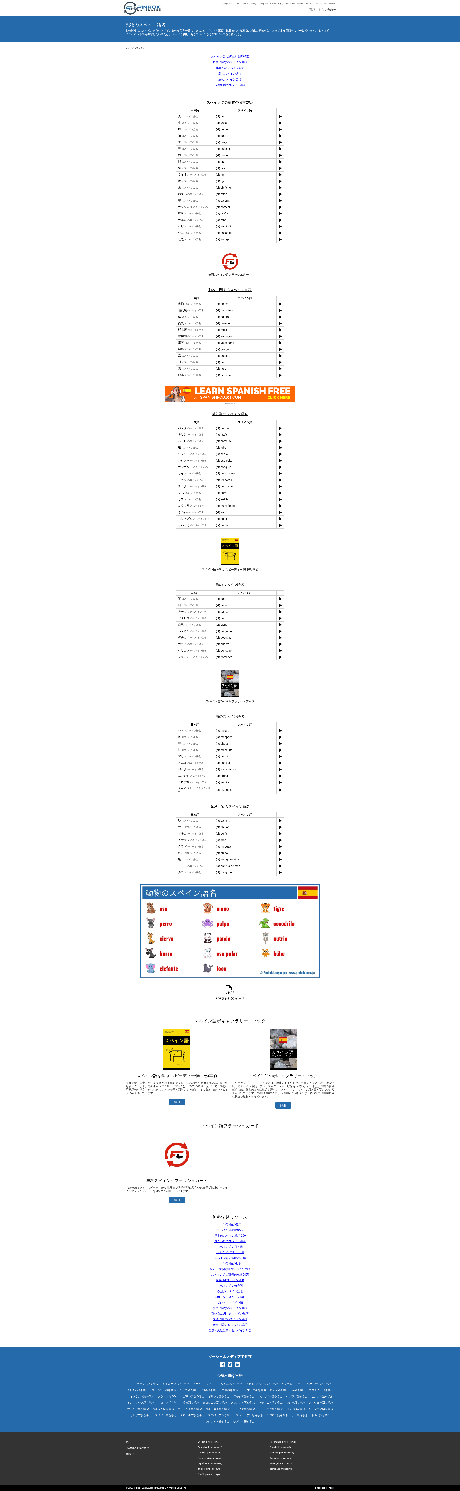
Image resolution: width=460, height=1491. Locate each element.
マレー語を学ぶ (295, 1402)
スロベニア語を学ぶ (220, 1415)
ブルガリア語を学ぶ (164, 1390)
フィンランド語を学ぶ (140, 1396)
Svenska (308, 4)
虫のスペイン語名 (230, 79)
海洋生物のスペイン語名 (230, 85)
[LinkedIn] (237, 1365)
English (226, 4)
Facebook (320, 1488)
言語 (312, 9)
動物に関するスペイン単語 (230, 62)
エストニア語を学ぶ (321, 1390)
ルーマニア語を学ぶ (321, 1408)
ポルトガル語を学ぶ (217, 1408)
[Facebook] (222, 1365)
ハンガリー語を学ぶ (270, 1396)
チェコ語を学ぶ (189, 1390)
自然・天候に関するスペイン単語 (230, 1330)
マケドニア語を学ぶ (270, 1402)
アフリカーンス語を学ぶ (144, 1383)
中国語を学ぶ (230, 1390)
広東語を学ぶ (191, 1402)
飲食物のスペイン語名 (230, 1280)
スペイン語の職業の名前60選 (230, 1274)
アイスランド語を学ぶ (175, 1383)
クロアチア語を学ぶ (243, 1402)
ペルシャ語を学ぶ (163, 1408)
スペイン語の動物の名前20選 (230, 56)
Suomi (300, 4)
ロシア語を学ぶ (295, 1408)
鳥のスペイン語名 (230, 73)
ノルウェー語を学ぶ (321, 1402)
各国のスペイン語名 (230, 1291)
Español (264, 4)
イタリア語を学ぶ (168, 1402)
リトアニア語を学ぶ (270, 1408)
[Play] (280, 116)
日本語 (281, 4)
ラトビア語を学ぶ (244, 1408)
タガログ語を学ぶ (277, 1415)
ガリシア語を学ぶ (193, 1396)
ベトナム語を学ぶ (137, 1390)
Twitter (330, 1488)
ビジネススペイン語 (230, 1302)
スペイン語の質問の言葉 (230, 1257)
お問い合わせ (327, 9)
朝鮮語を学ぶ (210, 1390)
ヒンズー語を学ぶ (322, 1396)
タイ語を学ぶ (300, 1415)
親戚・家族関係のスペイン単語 (230, 1269)
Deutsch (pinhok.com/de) (210, 1447)
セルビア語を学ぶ (140, 1415)
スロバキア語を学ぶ (192, 1415)
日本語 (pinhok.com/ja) (209, 1474)
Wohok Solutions (177, 1488)
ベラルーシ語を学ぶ (319, 1383)
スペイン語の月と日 (230, 1246)
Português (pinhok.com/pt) (210, 1458)
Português (254, 4)
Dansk (317, 4)
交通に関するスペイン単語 (230, 1319)
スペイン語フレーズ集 (230, 1252)
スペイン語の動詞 (230, 1263)
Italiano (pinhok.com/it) (209, 1469)
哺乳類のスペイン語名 (230, 67)
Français (244, 4)
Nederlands (290, 4)
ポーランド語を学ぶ (190, 1408)
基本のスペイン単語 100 (230, 1235)
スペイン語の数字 (230, 1224)
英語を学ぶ (298, 1390)
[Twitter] (230, 1365)
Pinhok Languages (143, 1488)
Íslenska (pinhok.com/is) (281, 1469)
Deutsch (235, 4)
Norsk (324, 4)
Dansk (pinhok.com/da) (281, 1458)
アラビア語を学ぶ (203, 1383)
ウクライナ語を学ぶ (217, 1421)
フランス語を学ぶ (168, 1396)
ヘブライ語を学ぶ (297, 1396)
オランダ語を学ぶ (138, 1408)
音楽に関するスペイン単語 (230, 1324)
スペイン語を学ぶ (136, 48)
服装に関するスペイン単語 (230, 1308)
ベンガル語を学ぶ (292, 1383)
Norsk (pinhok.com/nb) (281, 1463)
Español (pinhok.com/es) (210, 1463)
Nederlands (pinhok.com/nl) (283, 1442)
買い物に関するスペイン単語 (230, 1313)
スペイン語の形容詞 (230, 1285)
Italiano (273, 4)
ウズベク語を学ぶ (244, 1421)
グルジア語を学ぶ (244, 1396)
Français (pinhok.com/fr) (209, 1452)
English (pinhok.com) (208, 1442)
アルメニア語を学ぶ (230, 1383)
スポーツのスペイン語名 (230, 1296)
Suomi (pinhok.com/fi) (280, 1447)
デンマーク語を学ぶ (254, 1390)
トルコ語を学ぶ (320, 1415)
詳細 (177, 1102)
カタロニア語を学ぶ (215, 1402)
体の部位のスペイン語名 (230, 1241)
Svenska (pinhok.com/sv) (282, 1452)
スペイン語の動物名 (230, 1230)
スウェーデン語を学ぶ (249, 1415)
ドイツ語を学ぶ (279, 1390)
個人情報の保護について (138, 1448)
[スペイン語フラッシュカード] (176, 1173)
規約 (128, 1442)
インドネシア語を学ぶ (140, 1402)
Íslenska (332, 4)
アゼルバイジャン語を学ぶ (262, 1383)
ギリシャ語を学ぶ (219, 1396)
